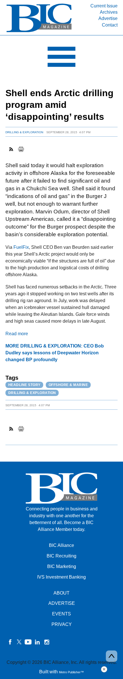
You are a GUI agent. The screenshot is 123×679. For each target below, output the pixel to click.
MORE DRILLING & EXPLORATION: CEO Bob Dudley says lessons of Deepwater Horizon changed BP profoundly (54, 352)
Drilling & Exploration (24, 132)
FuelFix (21, 247)
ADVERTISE (61, 603)
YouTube (28, 641)
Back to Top (111, 656)
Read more (16, 333)
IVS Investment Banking (61, 577)
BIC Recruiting (61, 555)
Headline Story (24, 385)
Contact (110, 25)
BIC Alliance (61, 545)
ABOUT (61, 593)
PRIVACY (61, 624)
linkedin (37, 641)
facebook (10, 641)
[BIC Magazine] (39, 31)
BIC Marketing (61, 566)
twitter (19, 641)
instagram (46, 641)
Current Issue (104, 5)
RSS (11, 149)
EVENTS (61, 613)
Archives (109, 12)
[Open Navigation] (61, 58)
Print (20, 149)
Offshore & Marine (68, 385)
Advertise (108, 18)
